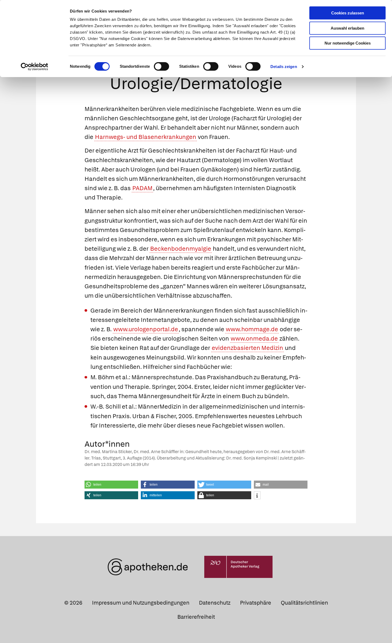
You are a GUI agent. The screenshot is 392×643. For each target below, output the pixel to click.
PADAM (142, 188)
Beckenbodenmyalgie (180, 249)
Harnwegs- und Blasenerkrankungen (145, 137)
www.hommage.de (252, 329)
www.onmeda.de (254, 338)
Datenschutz (214, 602)
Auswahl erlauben (347, 28)
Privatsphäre (255, 602)
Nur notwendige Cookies (348, 43)
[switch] (161, 66)
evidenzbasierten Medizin (247, 348)
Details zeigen (283, 66)
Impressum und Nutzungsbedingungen (140, 602)
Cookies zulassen (347, 13)
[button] (111, 485)
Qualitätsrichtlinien (304, 602)
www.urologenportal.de (145, 329)
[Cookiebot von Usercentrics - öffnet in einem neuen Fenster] (34, 67)
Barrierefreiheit (196, 616)
